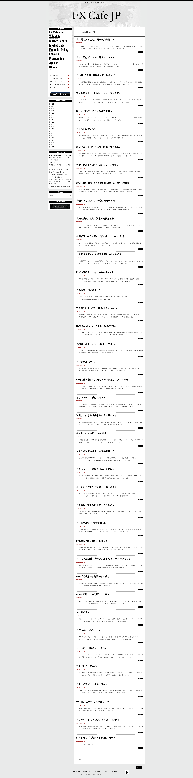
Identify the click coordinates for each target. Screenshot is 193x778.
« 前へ (80, 759)
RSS (115, 771)
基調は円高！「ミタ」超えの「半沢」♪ (95, 344)
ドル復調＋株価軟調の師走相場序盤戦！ (60, 186)
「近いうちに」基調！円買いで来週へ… (96, 469)
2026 (52, 104)
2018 (52, 117)
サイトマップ (107, 771)
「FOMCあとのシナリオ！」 (90, 630)
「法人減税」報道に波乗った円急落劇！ (96, 218)
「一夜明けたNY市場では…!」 (91, 523)
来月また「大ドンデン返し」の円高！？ (96, 487)
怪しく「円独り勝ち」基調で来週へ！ (95, 111)
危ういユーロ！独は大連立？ (90, 397)
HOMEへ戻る (76, 771)
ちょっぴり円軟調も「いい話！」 (93, 648)
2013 (52, 129)
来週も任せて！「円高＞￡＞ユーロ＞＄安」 (98, 93)
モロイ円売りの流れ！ (87, 666)
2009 (52, 138)
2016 (52, 122)
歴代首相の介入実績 (56, 78)
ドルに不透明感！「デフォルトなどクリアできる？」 (103, 558)
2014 (52, 126)
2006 (52, 144)
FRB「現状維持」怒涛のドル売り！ (94, 576)
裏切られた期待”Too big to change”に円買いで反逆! (102, 182)
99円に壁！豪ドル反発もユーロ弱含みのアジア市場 (102, 379)
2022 (52, 108)
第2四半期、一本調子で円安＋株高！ (59, 169)
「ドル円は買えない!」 (88, 129)
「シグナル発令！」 (86, 361)
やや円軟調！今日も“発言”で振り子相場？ (97, 165)
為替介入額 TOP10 (56, 81)
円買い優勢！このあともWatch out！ (95, 272)
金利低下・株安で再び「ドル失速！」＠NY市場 (100, 236)
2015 (52, 124)
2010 (52, 135)
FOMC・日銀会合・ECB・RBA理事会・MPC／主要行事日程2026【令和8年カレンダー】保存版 (60, 158)
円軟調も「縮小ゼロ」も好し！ (92, 540)
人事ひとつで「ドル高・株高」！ (93, 684)
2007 (52, 142)
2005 (52, 147)
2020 (52, 113)
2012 (52, 131)
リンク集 (52, 87)
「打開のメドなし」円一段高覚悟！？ (95, 39)
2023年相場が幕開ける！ (56, 177)
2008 (52, 140)
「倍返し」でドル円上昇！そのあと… (95, 505)
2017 (52, 120)
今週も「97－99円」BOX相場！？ (93, 433)
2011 (52, 133)
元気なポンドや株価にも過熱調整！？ (95, 451)
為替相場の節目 (54, 75)
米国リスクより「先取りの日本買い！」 (96, 415)
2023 (52, 106)
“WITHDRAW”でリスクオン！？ (92, 702)
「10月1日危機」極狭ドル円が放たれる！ (97, 75)
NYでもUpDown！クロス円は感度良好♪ (96, 326)
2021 (52, 111)
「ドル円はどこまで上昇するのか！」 (95, 57)
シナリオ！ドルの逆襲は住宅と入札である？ (99, 254)
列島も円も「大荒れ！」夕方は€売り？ (95, 737)
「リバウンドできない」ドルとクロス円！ (98, 719)
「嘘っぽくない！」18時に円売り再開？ (96, 200)
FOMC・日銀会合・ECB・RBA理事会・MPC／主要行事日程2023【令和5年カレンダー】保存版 (60, 182)
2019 (52, 115)
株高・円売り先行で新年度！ (57, 172)
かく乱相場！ (83, 612)
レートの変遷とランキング (58, 84)
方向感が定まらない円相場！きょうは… (96, 308)
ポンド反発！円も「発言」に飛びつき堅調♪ (98, 147)
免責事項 (98, 771)
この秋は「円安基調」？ (88, 290)
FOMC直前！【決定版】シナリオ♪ (93, 594)
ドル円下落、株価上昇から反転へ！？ (59, 174)
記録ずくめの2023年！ (55, 162)
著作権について (87, 771)
